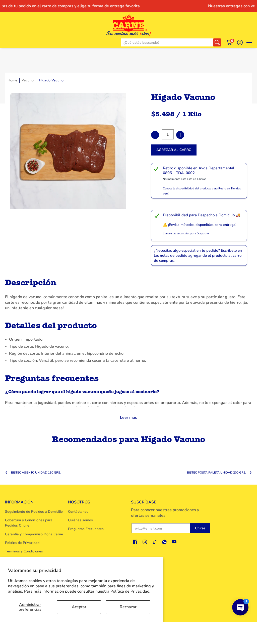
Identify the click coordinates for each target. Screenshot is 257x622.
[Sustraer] (155, 135)
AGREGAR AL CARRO (173, 149)
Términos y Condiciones (24, 551)
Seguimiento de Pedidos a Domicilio (34, 511)
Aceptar (79, 607)
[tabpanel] (128, 348)
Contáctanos (78, 511)
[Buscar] (217, 42)
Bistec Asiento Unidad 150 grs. (36, 473)
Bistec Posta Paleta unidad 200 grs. (216, 473)
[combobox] (167, 42)
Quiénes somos (80, 520)
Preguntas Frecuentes (86, 529)
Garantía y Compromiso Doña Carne (34, 534)
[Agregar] (180, 135)
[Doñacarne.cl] (128, 25)
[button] (229, 42)
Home (12, 80)
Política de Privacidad (22, 542)
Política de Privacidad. (130, 591)
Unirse (200, 528)
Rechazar (128, 607)
